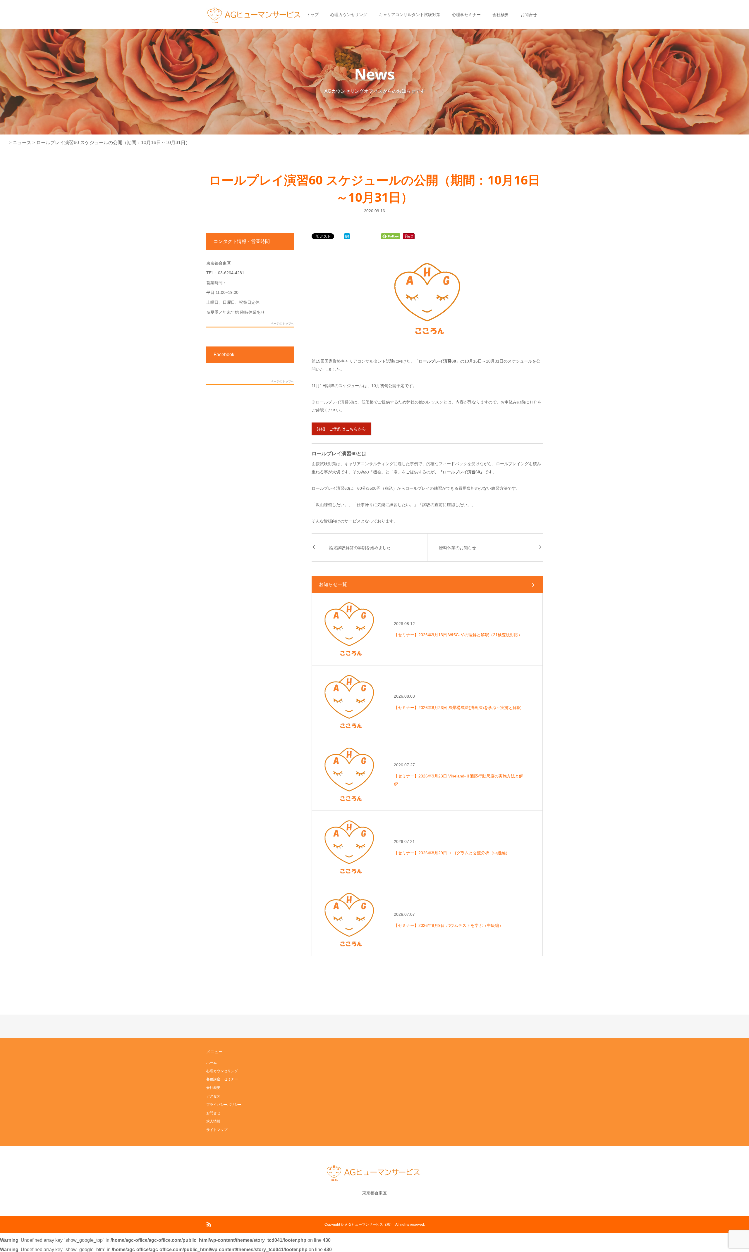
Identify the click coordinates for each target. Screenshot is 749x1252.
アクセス (213, 1096)
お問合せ (528, 14)
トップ (312, 14)
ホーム (211, 1062)
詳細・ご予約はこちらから (341, 429)
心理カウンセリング (348, 14)
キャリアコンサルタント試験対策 (409, 14)
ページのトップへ (282, 323)
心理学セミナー (466, 14)
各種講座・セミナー (222, 1079)
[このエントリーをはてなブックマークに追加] (347, 236)
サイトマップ (216, 1130)
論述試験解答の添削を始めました (360, 547)
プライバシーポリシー (223, 1105)
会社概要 (500, 14)
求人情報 (213, 1121)
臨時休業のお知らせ (457, 547)
